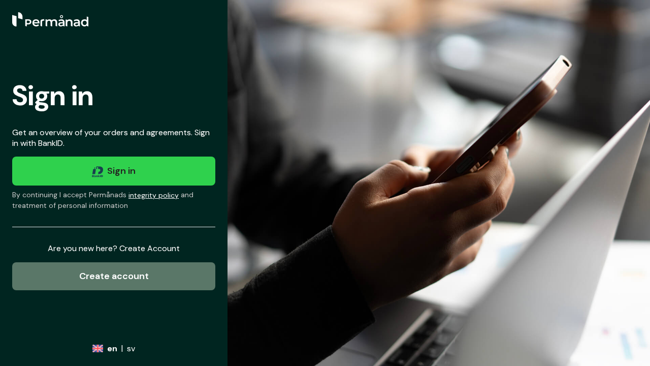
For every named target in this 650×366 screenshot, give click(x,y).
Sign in (121, 171)
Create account (114, 276)
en (112, 348)
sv (131, 348)
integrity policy (153, 195)
